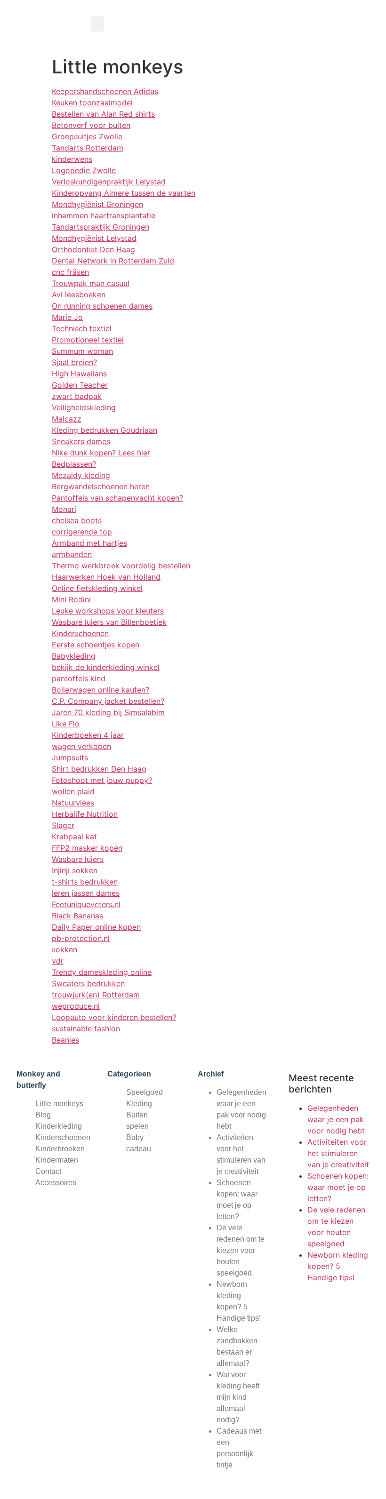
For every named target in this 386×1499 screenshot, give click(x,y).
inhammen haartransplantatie (103, 215)
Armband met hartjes (89, 543)
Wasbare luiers (78, 859)
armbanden (72, 554)
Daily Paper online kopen (96, 927)
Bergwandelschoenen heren (101, 486)
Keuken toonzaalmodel (92, 102)
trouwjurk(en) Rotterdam (96, 994)
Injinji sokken (74, 870)
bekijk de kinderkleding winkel (106, 667)
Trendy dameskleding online (102, 972)
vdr (58, 960)
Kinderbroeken (60, 1149)
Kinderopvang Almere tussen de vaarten (123, 193)
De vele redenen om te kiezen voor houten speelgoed (241, 1250)
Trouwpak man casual (90, 283)
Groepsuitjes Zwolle (87, 136)
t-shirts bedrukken (85, 881)
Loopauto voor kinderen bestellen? (114, 1017)
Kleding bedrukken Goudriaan (104, 430)
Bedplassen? (74, 464)
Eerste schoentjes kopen (95, 644)
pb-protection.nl (81, 938)
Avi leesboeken (78, 294)
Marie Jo (67, 317)
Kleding (139, 1104)
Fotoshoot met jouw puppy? (102, 780)
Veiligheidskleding (84, 407)
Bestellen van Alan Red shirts (103, 114)
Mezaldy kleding (81, 475)
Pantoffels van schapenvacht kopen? (117, 497)
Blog (43, 1115)
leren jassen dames (86, 893)
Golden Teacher (80, 385)
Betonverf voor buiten (91, 125)
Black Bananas (77, 915)
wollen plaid (73, 791)
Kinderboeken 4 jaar (88, 735)
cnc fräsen (70, 272)
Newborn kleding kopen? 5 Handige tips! (337, 1266)
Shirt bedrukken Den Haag (99, 768)
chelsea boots (77, 520)
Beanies (65, 1040)
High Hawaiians (79, 373)
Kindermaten (56, 1160)
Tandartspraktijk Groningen (100, 226)
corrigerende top (82, 531)
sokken (64, 949)
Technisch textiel (82, 328)
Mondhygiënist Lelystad (94, 238)
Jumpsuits (70, 757)
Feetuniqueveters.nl (86, 904)
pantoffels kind (78, 678)
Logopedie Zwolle (84, 170)
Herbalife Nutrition (85, 814)
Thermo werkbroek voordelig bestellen (121, 565)
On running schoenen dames (102, 306)
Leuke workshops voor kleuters (108, 610)
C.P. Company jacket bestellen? (108, 701)
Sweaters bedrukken (88, 983)
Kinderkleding (58, 1126)
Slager (63, 825)
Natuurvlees (73, 802)
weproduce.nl (76, 1006)
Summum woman (82, 351)
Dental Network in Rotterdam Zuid (113, 260)
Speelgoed (144, 1092)
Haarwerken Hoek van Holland (106, 577)
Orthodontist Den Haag (93, 249)
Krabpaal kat (74, 836)
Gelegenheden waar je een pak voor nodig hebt (336, 1119)
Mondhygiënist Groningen (97, 204)
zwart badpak (77, 396)
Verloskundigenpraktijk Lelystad (109, 181)
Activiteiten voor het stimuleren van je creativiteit (338, 1153)
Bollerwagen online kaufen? (100, 689)
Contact (48, 1171)
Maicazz (66, 418)
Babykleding (74, 656)
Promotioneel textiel (88, 339)
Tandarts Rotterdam (87, 147)
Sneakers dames (81, 441)
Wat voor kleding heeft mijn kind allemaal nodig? (238, 1397)
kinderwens (72, 159)
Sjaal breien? (74, 362)
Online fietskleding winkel (97, 588)
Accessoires (55, 1183)
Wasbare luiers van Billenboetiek (109, 622)
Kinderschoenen (80, 633)
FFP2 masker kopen (87, 848)
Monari (64, 509)
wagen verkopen (81, 746)
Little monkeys (59, 1104)
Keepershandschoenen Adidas (105, 91)
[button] (97, 24)
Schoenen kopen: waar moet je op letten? (338, 1187)
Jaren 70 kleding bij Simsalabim (108, 712)
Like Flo (66, 723)
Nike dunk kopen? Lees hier (101, 452)
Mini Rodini (71, 599)
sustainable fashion (86, 1028)
